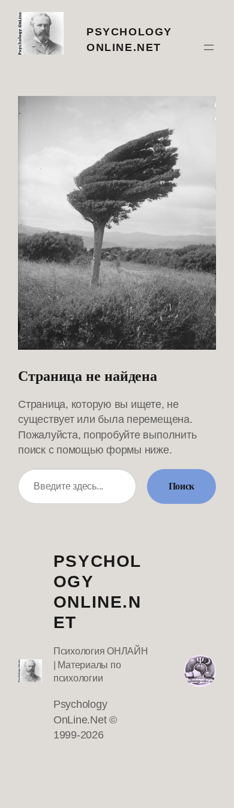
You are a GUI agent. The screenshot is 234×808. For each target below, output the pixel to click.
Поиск (181, 486)
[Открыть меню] (209, 47)
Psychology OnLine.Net (97, 591)
